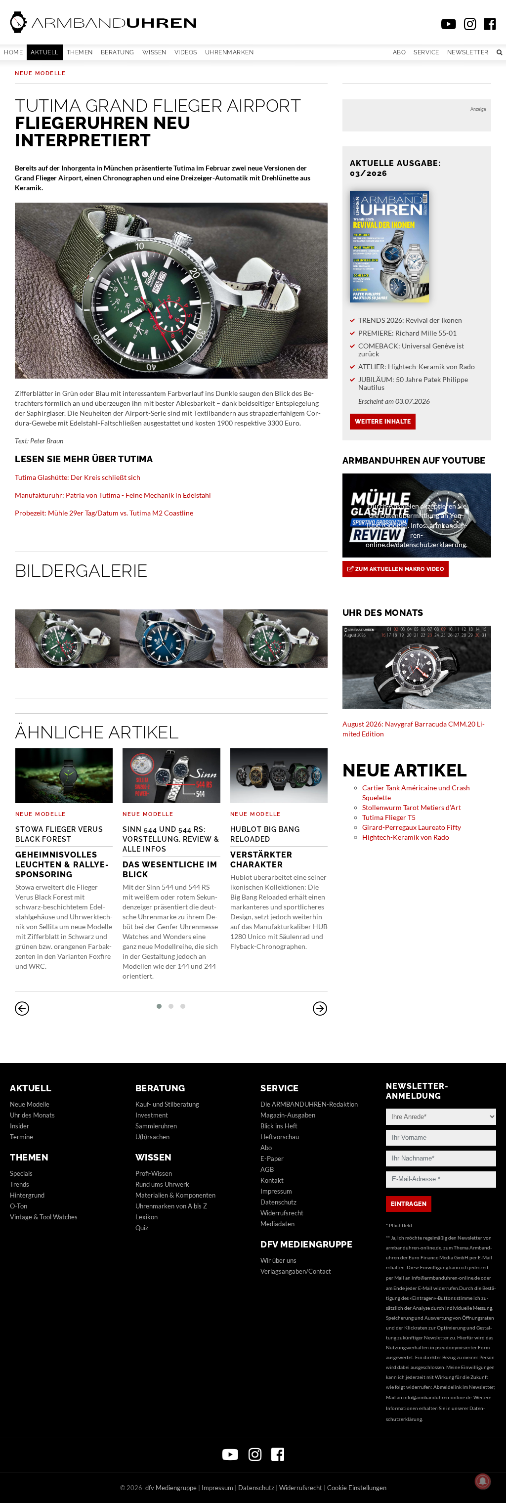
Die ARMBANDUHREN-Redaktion (309, 1104)
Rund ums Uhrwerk (162, 1184)
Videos (185, 52)
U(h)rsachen (152, 1137)
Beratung (117, 52)
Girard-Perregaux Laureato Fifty (411, 827)
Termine (21, 1137)
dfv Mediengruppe (306, 1244)
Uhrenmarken (229, 52)
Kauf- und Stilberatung (167, 1104)
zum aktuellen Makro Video (398, 569)
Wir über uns (278, 1260)
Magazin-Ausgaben (287, 1115)
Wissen (154, 52)
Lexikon (146, 1217)
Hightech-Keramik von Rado (405, 837)
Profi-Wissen (153, 1173)
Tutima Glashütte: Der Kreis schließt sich (77, 477)
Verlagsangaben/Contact (295, 1271)
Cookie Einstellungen (356, 1488)
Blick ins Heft (278, 1126)
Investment (151, 1115)
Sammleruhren (156, 1126)
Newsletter (468, 52)
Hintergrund (27, 1195)
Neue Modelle (40, 73)
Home (13, 52)
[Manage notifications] (483, 1481)
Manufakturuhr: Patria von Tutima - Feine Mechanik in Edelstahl (113, 495)
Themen (80, 52)
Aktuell (45, 52)
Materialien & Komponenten (175, 1195)
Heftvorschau (279, 1137)
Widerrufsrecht (281, 1213)
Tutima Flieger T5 (389, 817)
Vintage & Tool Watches (44, 1217)
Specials (21, 1173)
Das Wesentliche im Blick (171, 852)
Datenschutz (278, 1202)
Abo (399, 52)
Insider (19, 1126)
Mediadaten (277, 1224)
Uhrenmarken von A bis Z (171, 1206)
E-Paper (272, 1158)
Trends (19, 1184)
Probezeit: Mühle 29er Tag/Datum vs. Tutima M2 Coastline (104, 513)
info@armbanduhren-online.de (446, 1278)
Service (426, 52)
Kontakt (272, 1180)
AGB (267, 1169)
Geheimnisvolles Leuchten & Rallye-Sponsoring (62, 852)
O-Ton (18, 1206)
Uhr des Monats (32, 1115)
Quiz (141, 1228)
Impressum (276, 1191)
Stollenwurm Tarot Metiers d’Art (411, 807)
